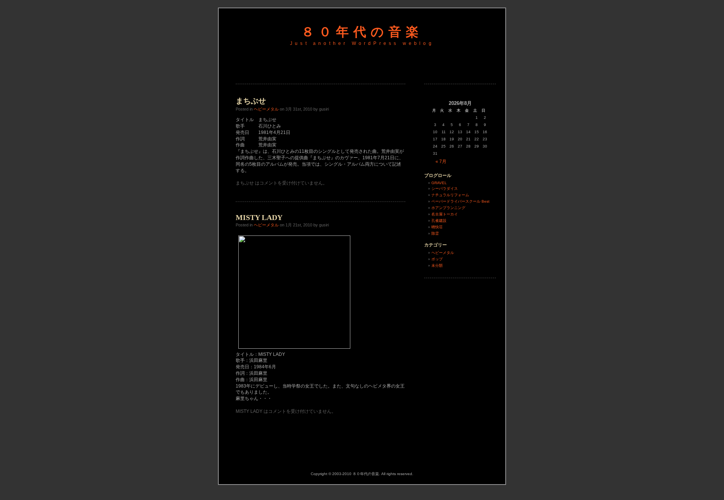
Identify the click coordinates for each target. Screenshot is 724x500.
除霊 (435, 233)
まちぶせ (251, 101)
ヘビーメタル (266, 109)
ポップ (437, 259)
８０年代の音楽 (362, 32)
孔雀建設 (438, 220)
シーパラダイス (444, 188)
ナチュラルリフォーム (450, 195)
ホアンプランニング (448, 208)
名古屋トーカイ (444, 214)
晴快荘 (437, 227)
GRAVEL (439, 183)
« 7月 (441, 161)
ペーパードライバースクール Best (460, 201)
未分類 (437, 265)
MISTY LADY (259, 217)
